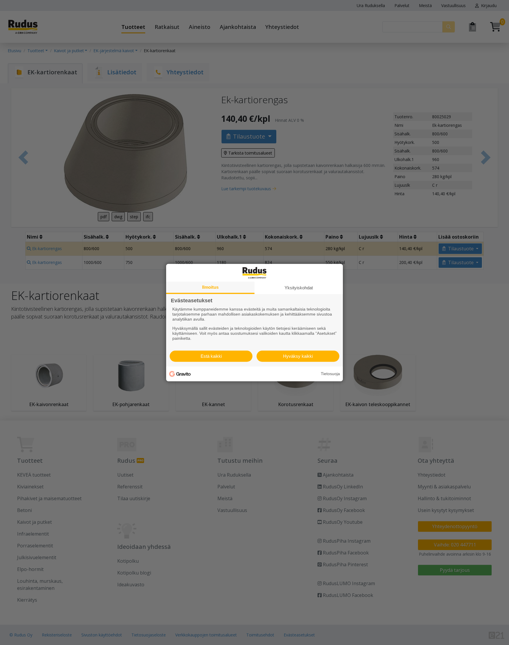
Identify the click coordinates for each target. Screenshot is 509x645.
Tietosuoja (330, 373)
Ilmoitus (210, 286)
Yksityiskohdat (299, 287)
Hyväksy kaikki (298, 356)
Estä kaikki (211, 356)
